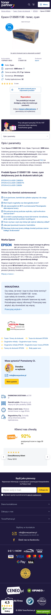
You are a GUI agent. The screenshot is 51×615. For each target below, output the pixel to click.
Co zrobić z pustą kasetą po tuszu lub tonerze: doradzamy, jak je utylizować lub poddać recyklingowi (26, 218)
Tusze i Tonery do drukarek (21, 11)
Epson (37, 60)
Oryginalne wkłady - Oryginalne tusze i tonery (20, 342)
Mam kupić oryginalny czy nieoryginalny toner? (21, 203)
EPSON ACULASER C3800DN (12, 180)
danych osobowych (34, 495)
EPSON (35, 11)
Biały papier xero (35, 348)
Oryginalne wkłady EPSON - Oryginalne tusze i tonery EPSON (26, 345)
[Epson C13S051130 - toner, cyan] (25, 49)
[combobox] (25, 136)
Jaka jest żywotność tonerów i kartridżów (19, 225)
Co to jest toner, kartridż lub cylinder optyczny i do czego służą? (25, 199)
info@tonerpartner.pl (17, 375)
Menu (45, 4)
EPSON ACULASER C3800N (11, 185)
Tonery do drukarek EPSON (14, 348)
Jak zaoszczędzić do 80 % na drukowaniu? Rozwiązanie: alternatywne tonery (25, 207)
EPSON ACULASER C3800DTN (12, 183)
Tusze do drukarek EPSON (38, 338)
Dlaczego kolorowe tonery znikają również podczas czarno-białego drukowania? (26, 229)
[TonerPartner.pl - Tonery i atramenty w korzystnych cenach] (7, 4)
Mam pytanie (12, 382)
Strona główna (5, 11)
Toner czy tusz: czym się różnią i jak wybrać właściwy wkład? (26, 222)
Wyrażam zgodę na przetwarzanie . (23, 495)
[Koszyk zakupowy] (33, 4)
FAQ (41, 160)
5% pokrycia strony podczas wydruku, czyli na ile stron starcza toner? (24, 212)
